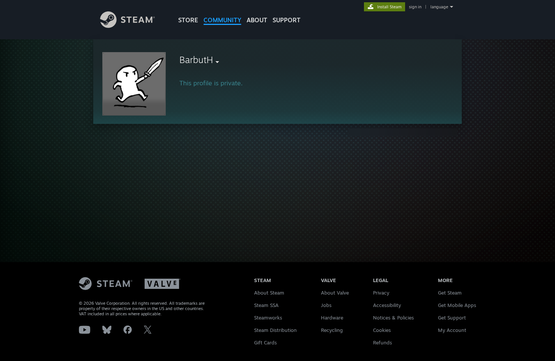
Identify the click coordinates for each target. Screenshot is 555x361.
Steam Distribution (275, 330)
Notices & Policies (393, 318)
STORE (188, 20)
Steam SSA (266, 305)
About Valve (335, 293)
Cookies (382, 330)
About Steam (269, 293)
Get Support (452, 318)
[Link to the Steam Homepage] (127, 26)
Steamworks (268, 318)
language (439, 6)
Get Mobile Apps (457, 305)
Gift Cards (265, 342)
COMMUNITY (222, 20)
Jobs (326, 305)
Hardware (332, 318)
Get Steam (450, 293)
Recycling (332, 330)
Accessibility (387, 305)
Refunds (382, 342)
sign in (415, 6)
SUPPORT (287, 20)
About (257, 20)
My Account (452, 330)
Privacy (381, 293)
